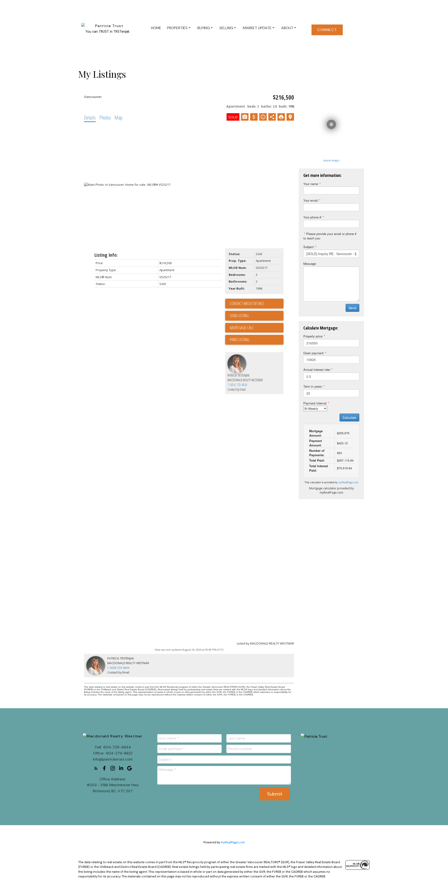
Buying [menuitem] (203, 27)
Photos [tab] (105, 117)
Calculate (349, 417)
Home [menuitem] (156, 27)
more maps (331, 160)
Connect (327, 30)
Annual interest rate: (317, 369)
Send (352, 307)
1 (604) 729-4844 (237, 384)
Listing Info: (106, 255)
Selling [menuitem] (226, 27)
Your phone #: (312, 217)
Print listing (239, 339)
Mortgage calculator (257, 328)
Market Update (257, 27)
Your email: (310, 200)
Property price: (313, 336)
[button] (327, 30)
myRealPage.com (348, 482)
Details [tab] (90, 117)
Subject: (309, 247)
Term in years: (313, 386)
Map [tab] (118, 117)
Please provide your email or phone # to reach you (329, 235)
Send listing (239, 315)
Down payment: (313, 353)
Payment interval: (315, 403)
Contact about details (247, 303)
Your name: (311, 184)
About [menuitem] (287, 27)
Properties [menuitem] (177, 27)
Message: (310, 263)
